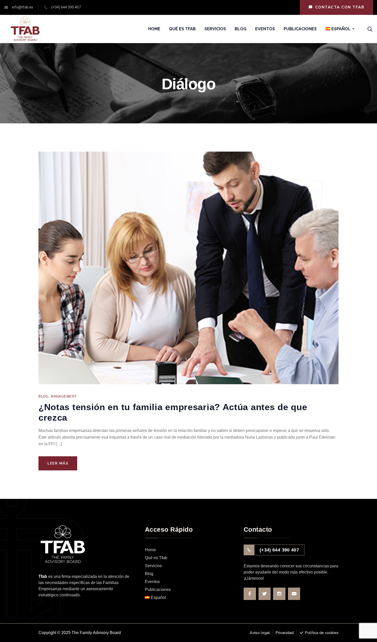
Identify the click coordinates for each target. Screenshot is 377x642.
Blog (43, 396)
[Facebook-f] (250, 594)
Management (64, 396)
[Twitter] (265, 594)
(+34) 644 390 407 (279, 549)
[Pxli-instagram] (279, 594)
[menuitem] (338, 29)
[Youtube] (294, 594)
